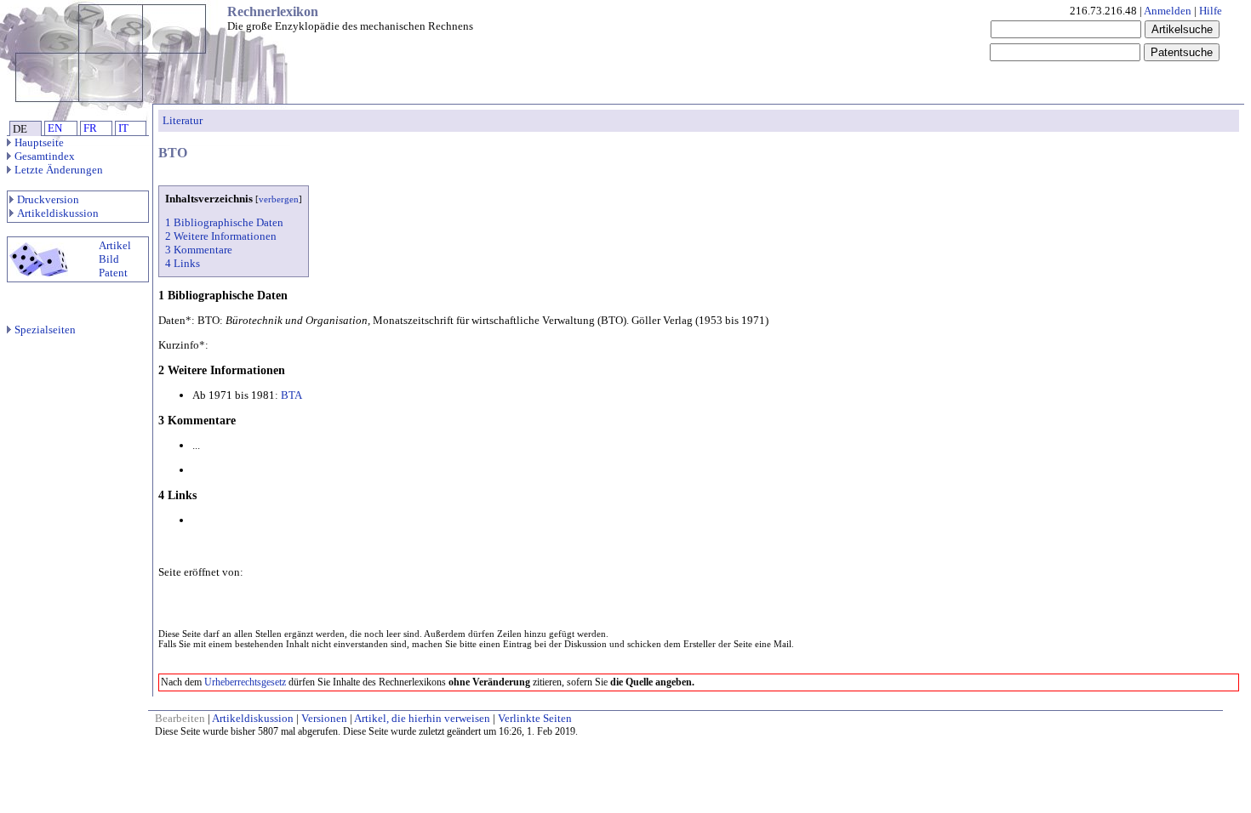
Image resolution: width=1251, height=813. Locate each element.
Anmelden (1167, 10)
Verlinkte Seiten (535, 718)
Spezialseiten (45, 329)
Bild (109, 259)
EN (55, 128)
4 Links (182, 263)
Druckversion (48, 199)
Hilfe (1210, 10)
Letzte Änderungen (58, 169)
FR (90, 128)
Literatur (183, 120)
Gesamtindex (44, 156)
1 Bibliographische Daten (224, 222)
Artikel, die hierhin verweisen (422, 718)
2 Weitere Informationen (221, 236)
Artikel (115, 245)
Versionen (324, 718)
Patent (113, 272)
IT (123, 128)
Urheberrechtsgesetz (245, 682)
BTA (291, 395)
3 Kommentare (198, 249)
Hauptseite (39, 142)
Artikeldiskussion (58, 213)
